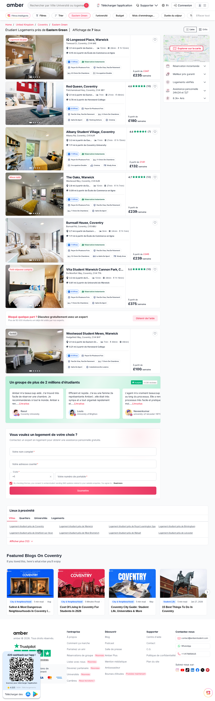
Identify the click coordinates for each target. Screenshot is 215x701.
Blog (107, 636)
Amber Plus (111, 655)
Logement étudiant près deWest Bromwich (79, 533)
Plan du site (152, 661)
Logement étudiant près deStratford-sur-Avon (31, 533)
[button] (39, 651)
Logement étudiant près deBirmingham (177, 526)
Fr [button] (167, 5)
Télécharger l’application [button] (116, 5)
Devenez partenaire (78, 668)
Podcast (109, 643)
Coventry (43, 24)
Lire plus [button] (24, 403)
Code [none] (16, 472)
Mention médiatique (116, 661)
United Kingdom (25, 24)
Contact (150, 643)
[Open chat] (209, 695)
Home (8, 24)
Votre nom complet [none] (23, 451)
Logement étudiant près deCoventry (27, 526)
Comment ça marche (78, 643)
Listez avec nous (76, 661)
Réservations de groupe (80, 655)
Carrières (72, 680)
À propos (72, 636)
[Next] (207, 592)
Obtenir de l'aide (145, 318)
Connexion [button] (185, 5)
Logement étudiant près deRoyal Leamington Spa (132, 526)
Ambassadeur (112, 667)
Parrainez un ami (76, 649)
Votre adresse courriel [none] (25, 464)
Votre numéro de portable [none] (72, 476)
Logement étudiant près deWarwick (76, 526)
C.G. (148, 649)
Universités (73, 674)
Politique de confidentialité (161, 655)
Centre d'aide (153, 636)
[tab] (12, 518)
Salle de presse (113, 649)
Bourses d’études (114, 673)
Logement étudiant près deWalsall (125, 533)
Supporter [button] (146, 5)
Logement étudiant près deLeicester (176, 533)
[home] (15, 5)
